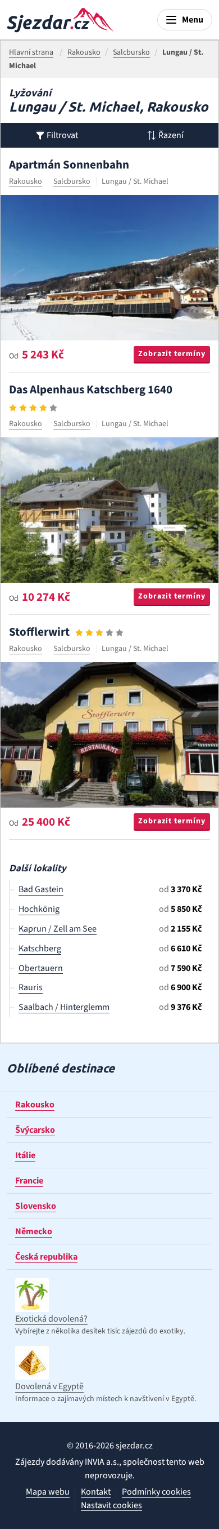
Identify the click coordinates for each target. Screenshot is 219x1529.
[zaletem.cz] (60, 20)
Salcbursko (71, 181)
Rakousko (25, 181)
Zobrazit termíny (172, 354)
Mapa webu (48, 1492)
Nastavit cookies (111, 1505)
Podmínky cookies (156, 1492)
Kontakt (96, 1492)
